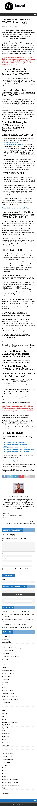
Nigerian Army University (9, 722)
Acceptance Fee (6, 636)
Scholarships (5, 748)
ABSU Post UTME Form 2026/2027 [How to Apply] (17, 627)
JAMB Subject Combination (10, 699)
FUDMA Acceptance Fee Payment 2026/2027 (15, 624)
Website (4, 564)
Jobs (3, 705)
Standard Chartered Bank (9, 759)
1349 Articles (24, 496)
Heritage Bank (6, 676)
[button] (35, 14)
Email (3, 559)
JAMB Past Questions (8, 693)
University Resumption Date (10, 785)
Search (4, 579)
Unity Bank (5, 776)
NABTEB (4, 713)
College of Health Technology (10, 656)
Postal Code (5, 745)
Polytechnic (5, 736)
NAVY (3, 716)
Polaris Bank (5, 733)
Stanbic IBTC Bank (7, 756)
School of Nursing (7, 753)
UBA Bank (5, 771)
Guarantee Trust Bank (8, 673)
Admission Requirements (9, 645)
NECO (4, 719)
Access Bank (5, 639)
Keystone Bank (6, 708)
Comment (5, 541)
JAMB (3, 688)
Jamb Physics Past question (9, 696)
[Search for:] (18, 601)
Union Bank (5, 774)
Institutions (5, 679)
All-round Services (7, 650)
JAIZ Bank (5, 685)
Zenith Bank (5, 794)
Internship (5, 682)
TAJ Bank (4, 765)
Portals (4, 739)
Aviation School (6, 653)
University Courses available (10, 782)
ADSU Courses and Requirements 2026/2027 (15, 612)
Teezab (16, 26)
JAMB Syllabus (6, 702)
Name (4, 554)
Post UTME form (7, 742)
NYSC (3, 731)
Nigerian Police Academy (9, 728)
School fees (5, 751)
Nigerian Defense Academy (10, 725)
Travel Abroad (6, 768)
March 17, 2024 (7, 26)
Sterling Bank (6, 762)
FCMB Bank (5, 665)
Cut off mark (5, 659)
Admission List (6, 642)
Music (3, 711)
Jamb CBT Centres (7, 690)
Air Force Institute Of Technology (12, 648)
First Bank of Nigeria (8, 670)
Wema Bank (5, 791)
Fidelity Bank (6, 668)
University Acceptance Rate (10, 779)
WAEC (4, 788)
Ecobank (4, 662)
